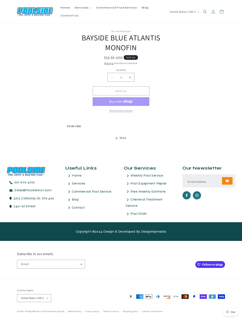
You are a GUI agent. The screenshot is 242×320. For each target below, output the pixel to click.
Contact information (152, 311)
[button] (83, 8)
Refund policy (75, 311)
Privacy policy (92, 311)
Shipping (108, 63)
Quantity (121, 70)
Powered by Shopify (55, 311)
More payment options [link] (121, 110)
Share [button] (122, 138)
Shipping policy (131, 311)
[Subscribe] (81, 264)
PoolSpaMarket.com (35, 311)
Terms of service (111, 311)
